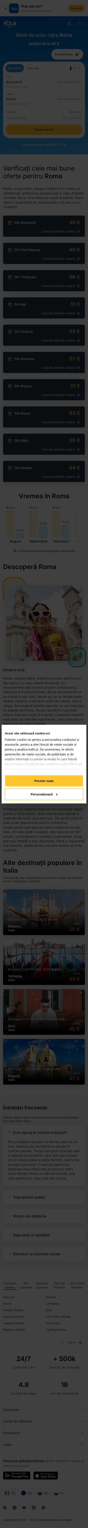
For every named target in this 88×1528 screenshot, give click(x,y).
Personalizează (42, 794)
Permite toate (44, 781)
